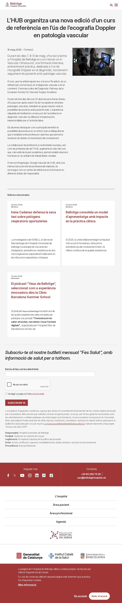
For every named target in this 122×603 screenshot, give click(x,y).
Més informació (27, 584)
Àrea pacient (61, 504)
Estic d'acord (99, 596)
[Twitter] (15, 475)
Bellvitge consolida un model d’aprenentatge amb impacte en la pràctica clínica (87, 216)
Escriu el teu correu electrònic (22, 369)
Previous (77, 64)
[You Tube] (22, 475)
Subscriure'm (16, 402)
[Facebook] (8, 475)
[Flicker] (44, 475)
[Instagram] (30, 475)
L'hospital (61, 496)
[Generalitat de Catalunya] (29, 556)
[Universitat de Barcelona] (93, 556)
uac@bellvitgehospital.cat (91, 477)
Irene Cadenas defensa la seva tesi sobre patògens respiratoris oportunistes (33, 216)
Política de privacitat (35, 394)
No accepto (80, 596)
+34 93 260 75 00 (91, 474)
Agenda (61, 521)
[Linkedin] (37, 475)
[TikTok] (51, 475)
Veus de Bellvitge (30, 311)
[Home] (15, 4)
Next (110, 64)
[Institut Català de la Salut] (61, 556)
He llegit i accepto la (26, 394)
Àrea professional (61, 513)
